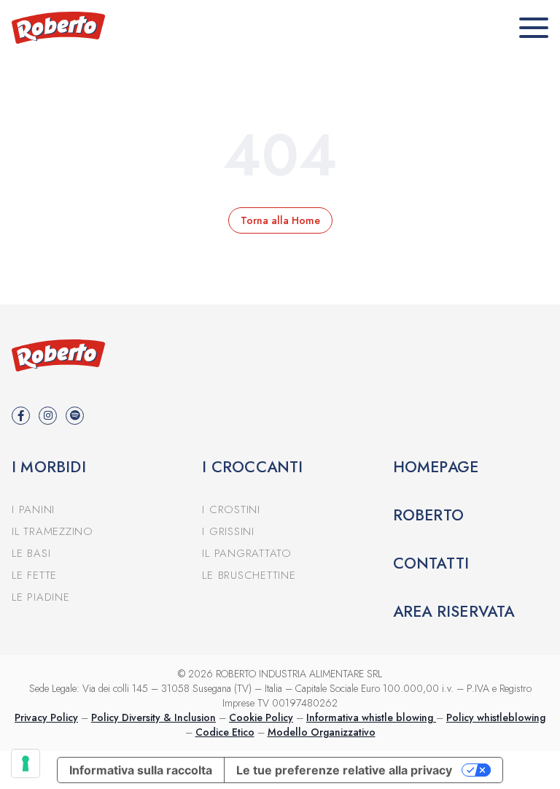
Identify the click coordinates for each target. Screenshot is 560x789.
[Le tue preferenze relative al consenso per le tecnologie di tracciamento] (25, 763)
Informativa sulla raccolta (140, 770)
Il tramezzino (52, 531)
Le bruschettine (248, 575)
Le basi (31, 553)
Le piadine (41, 597)
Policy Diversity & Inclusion (153, 717)
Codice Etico (224, 732)
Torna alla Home (280, 220)
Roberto (428, 515)
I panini (33, 509)
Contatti (431, 563)
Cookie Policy (261, 717)
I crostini (231, 509)
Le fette (34, 575)
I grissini (228, 531)
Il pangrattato (247, 553)
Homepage (436, 467)
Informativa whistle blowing (371, 717)
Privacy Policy (46, 717)
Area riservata (454, 612)
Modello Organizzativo (322, 732)
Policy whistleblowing (495, 717)
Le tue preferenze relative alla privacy (344, 770)
